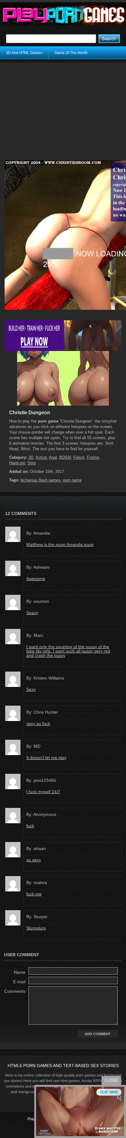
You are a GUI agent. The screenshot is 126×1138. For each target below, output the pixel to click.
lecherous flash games (40, 480)
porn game (72, 480)
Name (19, 972)
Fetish (78, 457)
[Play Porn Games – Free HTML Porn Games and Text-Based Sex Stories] (64, 15)
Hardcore (17, 463)
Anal (53, 457)
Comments (14, 991)
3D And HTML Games (24, 53)
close (111, 1080)
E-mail (19, 981)
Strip (32, 463)
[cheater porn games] (63, 350)
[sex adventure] (63, 404)
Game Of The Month (71, 53)
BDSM (65, 457)
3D (30, 457)
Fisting (93, 457)
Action (41, 457)
